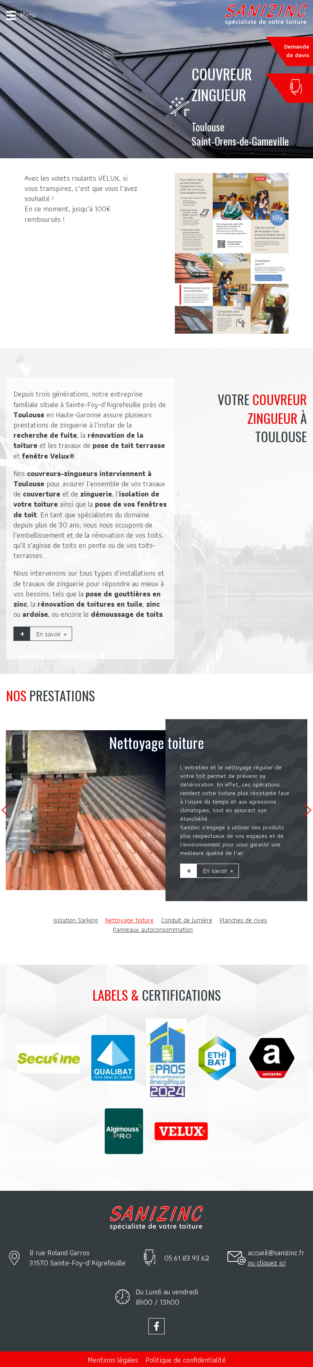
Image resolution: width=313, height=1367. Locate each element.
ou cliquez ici (267, 1263)
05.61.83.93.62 (186, 1258)
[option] (156, 810)
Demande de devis (296, 51)
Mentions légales (113, 1360)
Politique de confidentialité (185, 1360)
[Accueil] (266, 14)
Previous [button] (8, 810)
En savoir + (51, 634)
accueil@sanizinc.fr (276, 1252)
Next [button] (304, 810)
